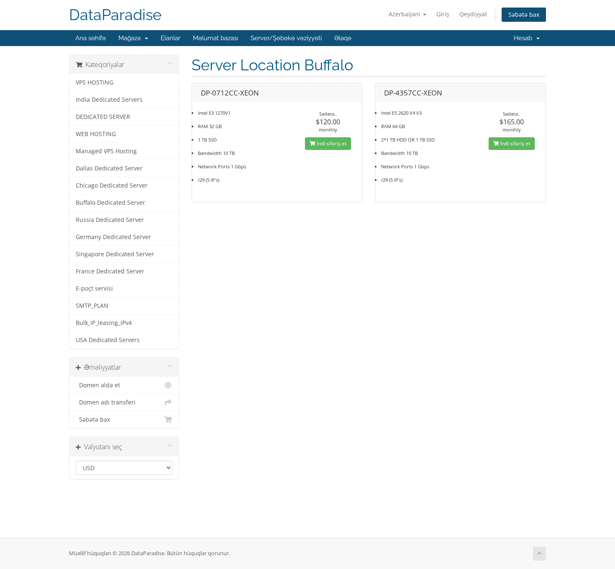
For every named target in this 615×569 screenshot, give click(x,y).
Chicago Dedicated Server (112, 185)
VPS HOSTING (94, 82)
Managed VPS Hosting (106, 151)
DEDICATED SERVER (103, 117)
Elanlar (170, 38)
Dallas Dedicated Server (109, 168)
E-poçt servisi (94, 288)
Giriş (442, 14)
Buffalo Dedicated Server (110, 202)
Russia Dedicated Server (110, 220)
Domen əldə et (98, 385)
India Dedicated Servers (109, 99)
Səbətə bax (523, 14)
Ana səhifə (90, 38)
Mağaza (131, 38)
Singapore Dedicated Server (115, 254)
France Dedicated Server (110, 271)
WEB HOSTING (96, 134)
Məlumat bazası (215, 38)
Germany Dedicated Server (113, 237)
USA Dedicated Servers (108, 340)
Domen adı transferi (106, 402)
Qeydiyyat (473, 14)
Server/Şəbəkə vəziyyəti (286, 38)
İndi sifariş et (330, 143)
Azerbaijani (405, 14)
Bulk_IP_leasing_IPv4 (104, 323)
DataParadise (115, 15)
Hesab (525, 38)
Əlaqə (342, 38)
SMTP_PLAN (92, 305)
